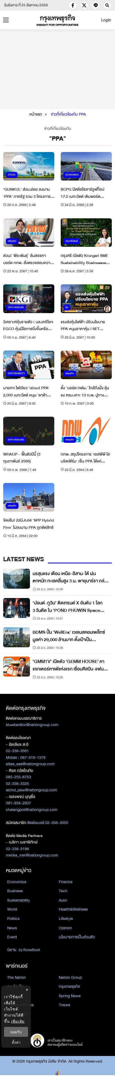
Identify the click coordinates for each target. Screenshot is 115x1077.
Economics (16, 881)
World (12, 909)
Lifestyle (66, 918)
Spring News (69, 995)
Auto (63, 900)
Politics (13, 918)
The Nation (16, 977)
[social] (72, 5)
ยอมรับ (16, 1031)
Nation (12, 995)
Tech (63, 890)
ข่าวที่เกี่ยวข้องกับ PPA (68, 114)
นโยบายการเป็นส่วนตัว (77, 936)
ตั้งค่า (16, 1042)
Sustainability (18, 900)
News (12, 927)
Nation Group (70, 977)
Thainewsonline (20, 1004)
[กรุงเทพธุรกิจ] (57, 20)
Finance (65, 881)
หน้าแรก (35, 114)
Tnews (64, 1004)
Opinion (65, 927)
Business (15, 890)
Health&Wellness (73, 909)
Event (12, 936)
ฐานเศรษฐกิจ (17, 1014)
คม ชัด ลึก (15, 986)
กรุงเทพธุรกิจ (69, 986)
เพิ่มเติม (18, 1021)
